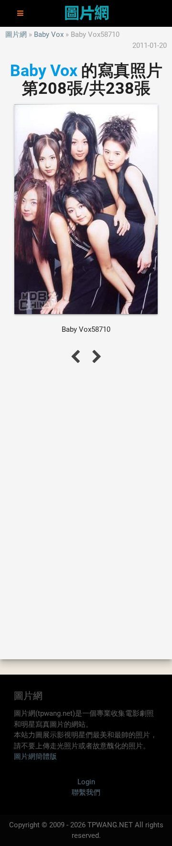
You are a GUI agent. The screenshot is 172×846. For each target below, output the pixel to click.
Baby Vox (49, 34)
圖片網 (16, 34)
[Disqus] (86, 511)
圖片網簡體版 (35, 756)
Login (86, 782)
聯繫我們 (86, 792)
